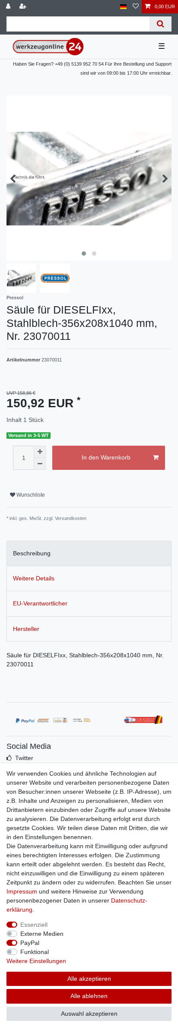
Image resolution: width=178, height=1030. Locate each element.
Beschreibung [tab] (32, 553)
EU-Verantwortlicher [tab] (40, 603)
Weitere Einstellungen (36, 960)
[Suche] (160, 24)
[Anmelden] (9, 6)
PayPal (29, 942)
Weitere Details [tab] (33, 578)
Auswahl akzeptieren (89, 1013)
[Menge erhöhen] (40, 452)
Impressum (21, 891)
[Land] (123, 6)
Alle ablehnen (89, 995)
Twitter (24, 757)
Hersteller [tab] (26, 628)
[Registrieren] (23, 6)
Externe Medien (42, 933)
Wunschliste (30, 495)
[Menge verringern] (40, 464)
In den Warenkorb (106, 457)
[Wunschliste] (136, 6)
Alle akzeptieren (89, 978)
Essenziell (34, 924)
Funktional (34, 951)
